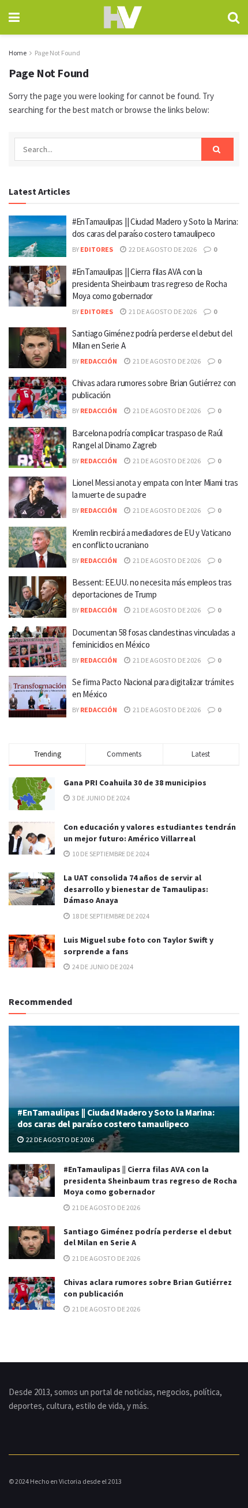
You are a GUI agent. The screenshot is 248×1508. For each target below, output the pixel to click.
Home (18, 52)
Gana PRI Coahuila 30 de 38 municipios (134, 782)
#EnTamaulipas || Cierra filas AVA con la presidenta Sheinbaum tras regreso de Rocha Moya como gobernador (149, 283)
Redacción (98, 361)
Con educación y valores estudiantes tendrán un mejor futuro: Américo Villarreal (149, 833)
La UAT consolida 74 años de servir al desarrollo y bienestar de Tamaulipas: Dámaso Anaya (135, 888)
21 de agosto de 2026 (162, 311)
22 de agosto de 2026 (162, 249)
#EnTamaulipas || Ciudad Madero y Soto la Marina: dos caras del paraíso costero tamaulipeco (116, 1118)
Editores (96, 249)
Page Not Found (57, 52)
